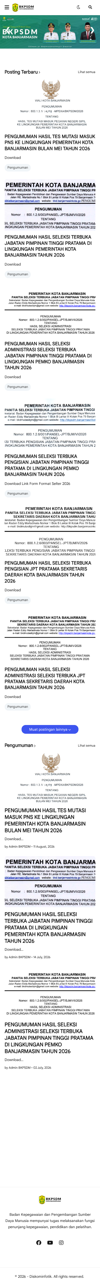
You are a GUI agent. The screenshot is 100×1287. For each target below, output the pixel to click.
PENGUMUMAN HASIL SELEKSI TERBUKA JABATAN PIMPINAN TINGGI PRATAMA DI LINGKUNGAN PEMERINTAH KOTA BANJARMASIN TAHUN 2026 (48, 246)
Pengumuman (17, 167)
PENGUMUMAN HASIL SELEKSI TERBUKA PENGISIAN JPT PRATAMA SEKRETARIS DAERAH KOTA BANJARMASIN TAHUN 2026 (48, 572)
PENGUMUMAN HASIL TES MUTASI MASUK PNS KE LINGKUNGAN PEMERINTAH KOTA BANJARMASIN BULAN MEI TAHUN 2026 (50, 142)
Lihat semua (86, 72)
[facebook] (38, 1242)
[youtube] (50, 1242)
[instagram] (61, 1242)
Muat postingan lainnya (48, 729)
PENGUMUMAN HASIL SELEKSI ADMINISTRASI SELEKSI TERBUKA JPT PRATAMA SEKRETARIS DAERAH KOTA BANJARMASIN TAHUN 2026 (45, 678)
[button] (8, 7)
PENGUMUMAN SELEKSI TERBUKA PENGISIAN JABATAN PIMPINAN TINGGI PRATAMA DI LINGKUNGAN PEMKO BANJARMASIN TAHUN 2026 (47, 465)
